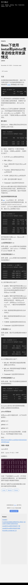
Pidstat (16, 490)
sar (4, 200)
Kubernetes (21, 5)
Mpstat (10, 490)
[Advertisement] (14, 24)
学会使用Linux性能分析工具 (9, 530)
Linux (2, 5)
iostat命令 (4, 519)
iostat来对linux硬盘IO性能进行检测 (11, 528)
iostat (8, 84)
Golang (12, 5)
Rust (16, 5)
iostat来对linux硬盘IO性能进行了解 (11, 526)
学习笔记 (4, 2)
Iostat (3, 490)
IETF (7, 6)
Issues (15, 505)
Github (3, 6)
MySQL (7, 5)
